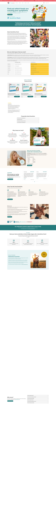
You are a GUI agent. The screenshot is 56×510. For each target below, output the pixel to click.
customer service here (17, 399)
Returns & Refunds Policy (25, 264)
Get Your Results (10, 14)
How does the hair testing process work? (31, 401)
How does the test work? (19, 119)
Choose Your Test (10, 199)
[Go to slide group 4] (34, 181)
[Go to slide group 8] (37, 181)
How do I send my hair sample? (30, 398)
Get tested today (29, 165)
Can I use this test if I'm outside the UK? (21, 122)
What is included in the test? (30, 395)
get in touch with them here (31, 228)
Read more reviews (10, 179)
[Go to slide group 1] (32, 181)
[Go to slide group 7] (36, 181)
